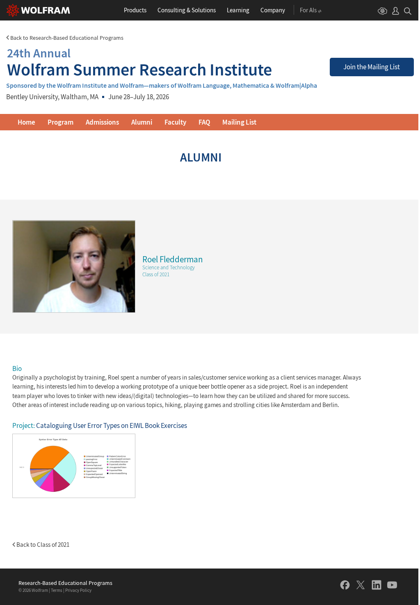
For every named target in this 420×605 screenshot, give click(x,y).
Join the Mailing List (371, 66)
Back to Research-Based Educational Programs (66, 37)
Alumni (141, 122)
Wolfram (40, 590)
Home (26, 122)
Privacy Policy (78, 590)
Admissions (102, 122)
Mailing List (239, 122)
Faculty (175, 122)
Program (60, 122)
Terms (56, 590)
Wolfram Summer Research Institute (139, 62)
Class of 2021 (155, 274)
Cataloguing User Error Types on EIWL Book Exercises (111, 425)
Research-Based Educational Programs (65, 583)
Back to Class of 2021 (42, 544)
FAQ (204, 122)
